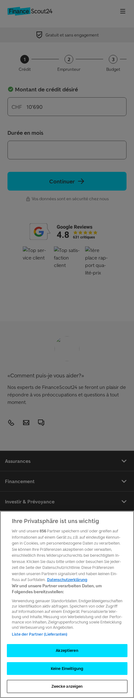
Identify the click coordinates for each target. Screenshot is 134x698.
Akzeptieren (67, 650)
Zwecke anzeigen (67, 686)
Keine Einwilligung (67, 668)
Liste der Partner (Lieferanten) (40, 634)
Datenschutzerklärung (67, 579)
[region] (67, 604)
